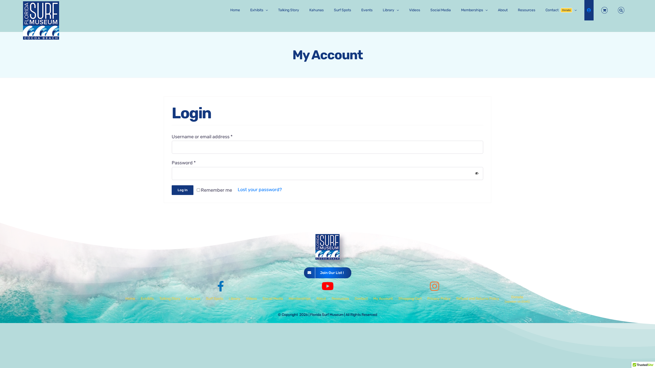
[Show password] (477, 173)
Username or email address (202, 137)
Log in (183, 190)
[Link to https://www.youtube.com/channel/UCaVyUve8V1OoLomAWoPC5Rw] (328, 286)
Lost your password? (260, 189)
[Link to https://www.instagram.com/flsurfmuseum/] (434, 286)
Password (184, 163)
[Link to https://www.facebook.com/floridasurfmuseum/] (220, 286)
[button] (621, 10)
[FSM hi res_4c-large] (327, 236)
